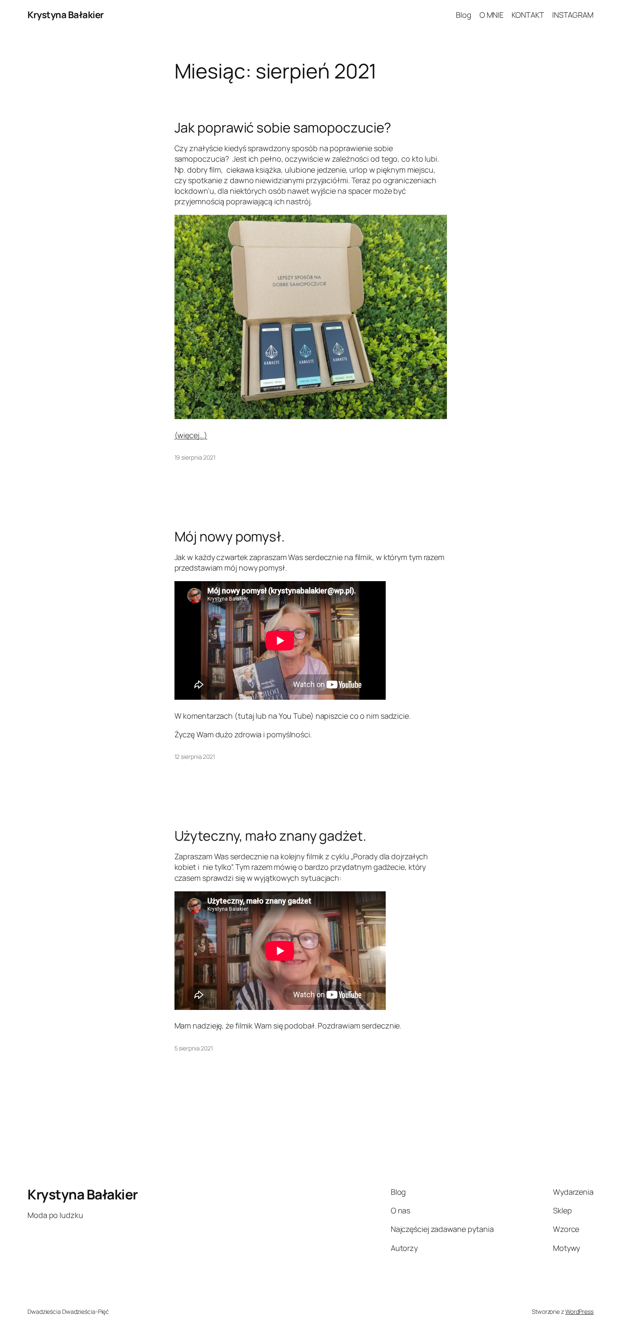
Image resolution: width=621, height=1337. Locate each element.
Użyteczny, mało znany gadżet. (270, 835)
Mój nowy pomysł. (229, 536)
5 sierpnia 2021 (193, 1048)
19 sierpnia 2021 (194, 457)
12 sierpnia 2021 (194, 756)
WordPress (579, 1311)
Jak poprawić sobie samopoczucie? (283, 127)
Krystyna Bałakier (65, 14)
